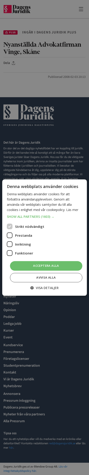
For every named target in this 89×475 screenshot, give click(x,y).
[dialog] (44, 237)
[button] (44, 217)
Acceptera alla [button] (46, 266)
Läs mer (72, 210)
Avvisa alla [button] (46, 277)
